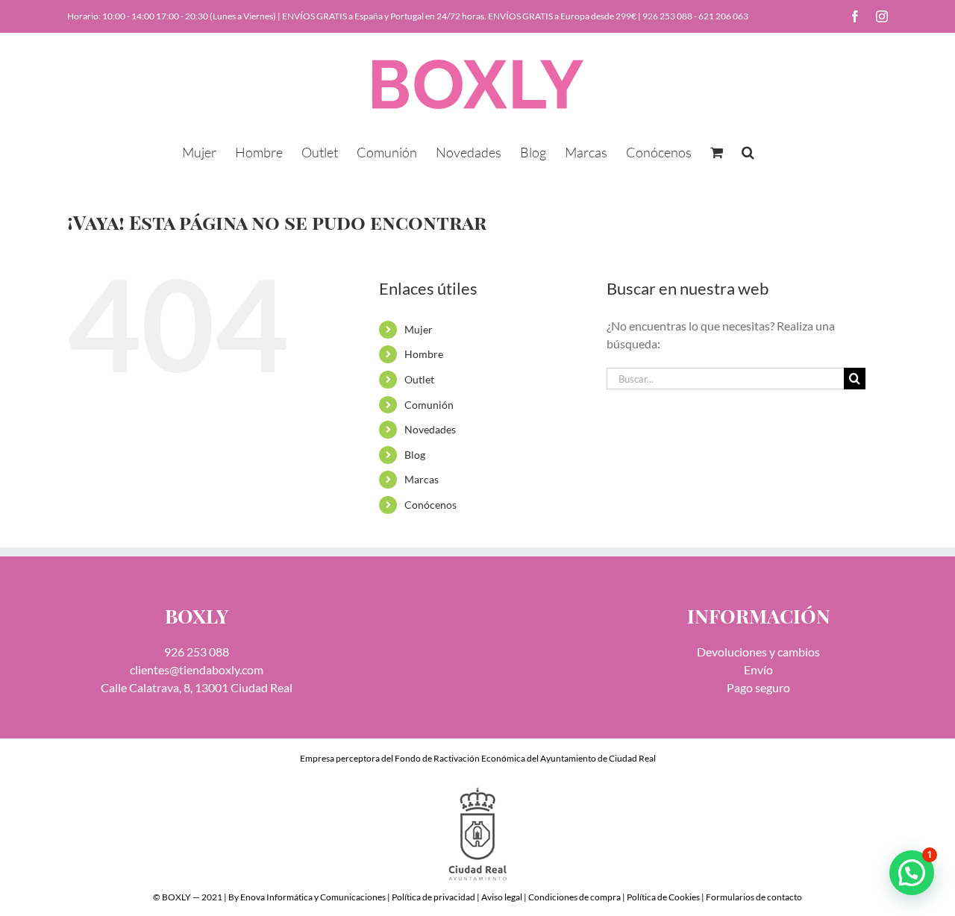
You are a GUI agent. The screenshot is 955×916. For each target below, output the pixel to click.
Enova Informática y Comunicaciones (313, 897)
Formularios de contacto (754, 897)
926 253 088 (667, 16)
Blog (414, 454)
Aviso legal (501, 897)
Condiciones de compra (574, 897)
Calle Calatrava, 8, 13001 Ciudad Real (196, 687)
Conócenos (430, 504)
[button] (748, 151)
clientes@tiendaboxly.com (196, 669)
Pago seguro (758, 687)
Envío (758, 669)
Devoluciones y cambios (758, 651)
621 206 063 (723, 16)
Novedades (430, 429)
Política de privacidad (433, 897)
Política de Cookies (663, 897)
